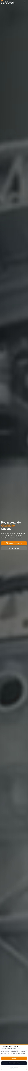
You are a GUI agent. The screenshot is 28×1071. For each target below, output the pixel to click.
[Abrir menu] (25, 2)
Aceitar (14, 1058)
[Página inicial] (8, 1)
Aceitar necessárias (14, 1063)
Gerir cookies (14, 1067)
